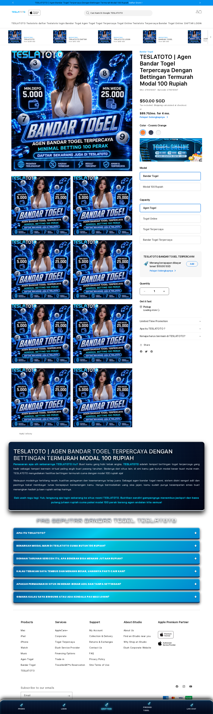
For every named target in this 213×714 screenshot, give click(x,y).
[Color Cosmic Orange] (143, 132)
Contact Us (95, 647)
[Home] (18, 12)
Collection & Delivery (101, 636)
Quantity (145, 283)
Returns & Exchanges (101, 642)
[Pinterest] (152, 352)
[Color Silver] (158, 132)
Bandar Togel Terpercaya (157, 239)
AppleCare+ (61, 630)
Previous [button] (13, 2)
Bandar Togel (73, 23)
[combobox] (118, 13)
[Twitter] (147, 352)
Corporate (60, 636)
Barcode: (162, 90)
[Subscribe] (68, 696)
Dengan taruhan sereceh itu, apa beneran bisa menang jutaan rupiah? (69, 558)
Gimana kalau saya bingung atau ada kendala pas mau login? (62, 597)
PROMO (21, 709)
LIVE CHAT (191, 709)
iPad (23, 636)
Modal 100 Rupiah (153, 186)
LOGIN (64, 709)
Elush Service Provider (67, 647)
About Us (129, 630)
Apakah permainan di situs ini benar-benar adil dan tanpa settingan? (68, 584)
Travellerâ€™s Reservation (70, 665)
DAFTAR (106, 709)
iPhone (24, 642)
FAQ (91, 653)
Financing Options (65, 653)
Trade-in (59, 659)
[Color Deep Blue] (150, 132)
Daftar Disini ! (135, 3)
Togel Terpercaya (106, 23)
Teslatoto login (56, 23)
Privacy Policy (97, 659)
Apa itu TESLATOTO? (30, 533)
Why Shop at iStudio (135, 642)
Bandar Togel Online (171, 23)
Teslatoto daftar (36, 23)
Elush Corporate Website (137, 647)
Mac (23, 630)
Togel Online (124, 23)
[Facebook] (142, 352)
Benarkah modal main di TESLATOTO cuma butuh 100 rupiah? (61, 546)
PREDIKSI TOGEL (147, 709)
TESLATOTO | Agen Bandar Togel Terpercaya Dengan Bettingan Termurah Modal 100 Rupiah (88, 3)
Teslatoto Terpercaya (145, 23)
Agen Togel (88, 23)
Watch (24, 647)
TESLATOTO (18, 23)
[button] (18, 23)
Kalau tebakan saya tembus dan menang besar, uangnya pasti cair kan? (70, 571)
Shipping (158, 105)
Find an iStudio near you (137, 636)
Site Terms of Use (99, 665)
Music (24, 653)
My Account (96, 630)
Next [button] (200, 2)
